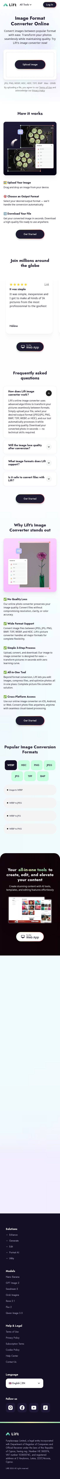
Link (46, 284)
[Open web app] (30, 346)
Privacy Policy (38, 90)
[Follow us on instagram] (10, 1407)
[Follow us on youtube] (33, 1407)
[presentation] (30, 65)
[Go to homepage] (9, 4)
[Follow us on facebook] (22, 1407)
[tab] (11, 765)
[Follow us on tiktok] (45, 1407)
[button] (30, 412)
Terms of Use (45, 87)
